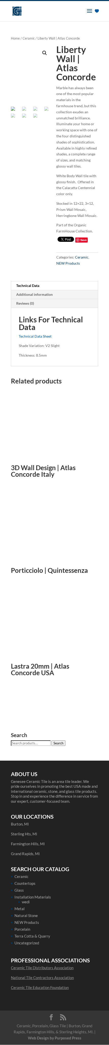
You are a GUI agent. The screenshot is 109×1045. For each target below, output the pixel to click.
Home (15, 38)
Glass (19, 890)
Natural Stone (26, 915)
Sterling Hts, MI (24, 834)
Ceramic (29, 38)
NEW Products (68, 263)
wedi (26, 902)
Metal (19, 908)
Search (58, 743)
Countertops (24, 883)
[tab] (54, 285)
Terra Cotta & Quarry (32, 936)
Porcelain (22, 929)
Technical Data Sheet (35, 336)
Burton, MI (20, 824)
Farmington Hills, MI (28, 843)
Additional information (34, 294)
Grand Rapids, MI (25, 853)
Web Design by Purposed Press (54, 1038)
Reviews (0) (25, 303)
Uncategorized (26, 943)
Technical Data (27, 285)
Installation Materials (32, 897)
